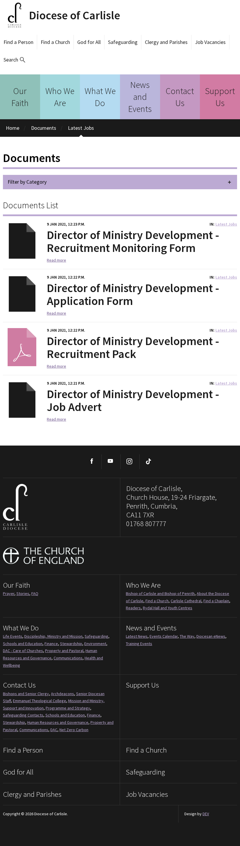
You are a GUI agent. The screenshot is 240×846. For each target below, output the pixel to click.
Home (12, 127)
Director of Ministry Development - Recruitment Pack (133, 347)
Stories (22, 593)
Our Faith (20, 96)
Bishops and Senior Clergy (26, 693)
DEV (206, 813)
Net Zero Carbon (73, 729)
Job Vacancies (210, 42)
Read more (56, 260)
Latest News (137, 636)
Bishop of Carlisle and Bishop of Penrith (160, 593)
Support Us (220, 96)
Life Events (12, 636)
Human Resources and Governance (57, 722)
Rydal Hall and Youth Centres (167, 607)
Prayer (8, 593)
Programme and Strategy (68, 708)
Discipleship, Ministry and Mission (53, 636)
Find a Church (55, 42)
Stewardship (71, 643)
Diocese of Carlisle (74, 15)
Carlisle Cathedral (186, 600)
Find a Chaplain (216, 600)
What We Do (100, 96)
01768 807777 (146, 523)
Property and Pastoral (64, 650)
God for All (89, 42)
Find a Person (18, 42)
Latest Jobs (81, 127)
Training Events (139, 643)
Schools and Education (22, 643)
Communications (68, 658)
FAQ (34, 593)
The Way (187, 636)
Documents (43, 127)
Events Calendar (164, 636)
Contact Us (180, 96)
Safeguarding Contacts (23, 715)
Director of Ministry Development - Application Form (133, 294)
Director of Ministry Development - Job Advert (133, 400)
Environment (95, 643)
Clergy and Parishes (166, 42)
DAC (53, 729)
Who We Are (59, 96)
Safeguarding (123, 42)
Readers (133, 607)
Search (11, 59)
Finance (51, 643)
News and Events (140, 96)
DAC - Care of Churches (23, 650)
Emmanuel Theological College (39, 700)
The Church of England (43, 555)
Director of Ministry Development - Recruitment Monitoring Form (133, 241)
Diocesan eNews (210, 636)
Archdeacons (62, 693)
